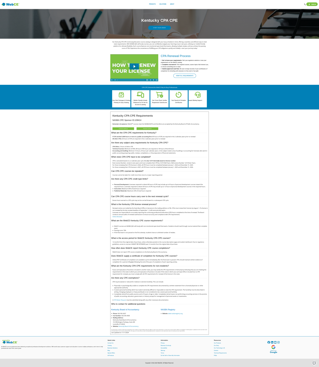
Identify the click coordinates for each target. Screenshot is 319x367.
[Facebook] (268, 343)
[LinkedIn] (272, 343)
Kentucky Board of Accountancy (128, 326)
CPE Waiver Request (120, 300)
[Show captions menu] (147, 80)
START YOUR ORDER (159, 27)
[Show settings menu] (153, 80)
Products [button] (152, 4)
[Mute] (150, 80)
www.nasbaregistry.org (175, 313)
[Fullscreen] (156, 80)
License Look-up (123, 128)
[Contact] (305, 4)
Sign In (313, 4)
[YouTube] (275, 343)
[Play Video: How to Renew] (134, 66)
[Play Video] (111, 80)
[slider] (131, 80)
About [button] (172, 4)
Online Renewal (117, 217)
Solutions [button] (162, 4)
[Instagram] (278, 343)
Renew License (147, 128)
